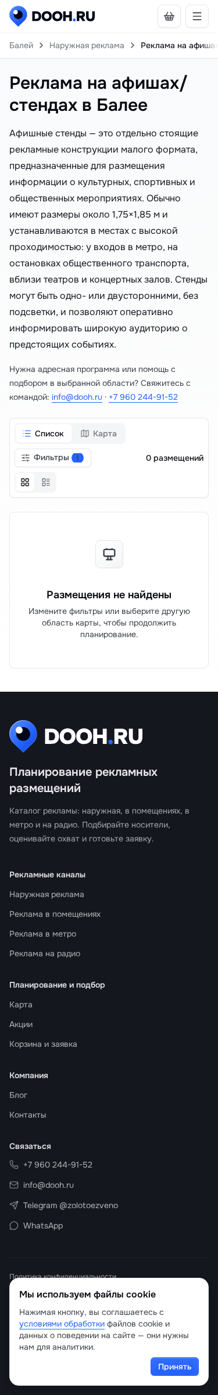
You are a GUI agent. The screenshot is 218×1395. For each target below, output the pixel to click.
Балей (21, 45)
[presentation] (109, 45)
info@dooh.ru (77, 397)
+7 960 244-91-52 (143, 397)
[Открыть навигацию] (197, 16)
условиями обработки (62, 1323)
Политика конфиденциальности (62, 1276)
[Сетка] (25, 482)
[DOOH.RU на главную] (52, 16)
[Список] (46, 482)
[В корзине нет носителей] (169, 16)
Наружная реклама (86, 45)
